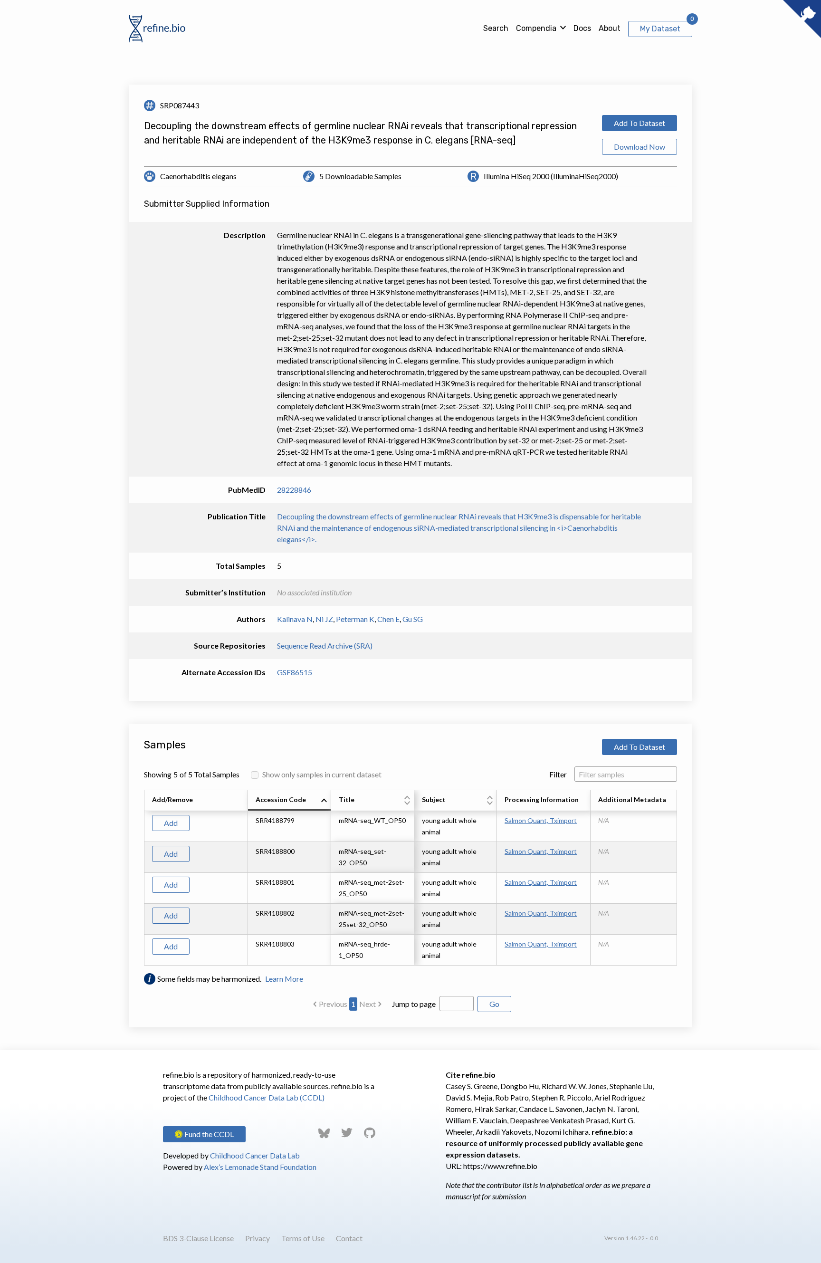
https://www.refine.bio (500, 1165)
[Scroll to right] (678, 878)
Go (494, 1003)
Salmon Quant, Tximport (541, 820)
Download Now (639, 146)
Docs (582, 28)
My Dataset (660, 28)
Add (171, 822)
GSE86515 (294, 672)
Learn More (284, 978)
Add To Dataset (639, 122)
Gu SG (412, 618)
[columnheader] (289, 800)
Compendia (536, 28)
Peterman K (355, 618)
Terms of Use (303, 1238)
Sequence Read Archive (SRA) (324, 645)
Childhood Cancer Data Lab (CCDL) (267, 1097)
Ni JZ (324, 618)
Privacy (257, 1238)
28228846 (294, 489)
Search (495, 28)
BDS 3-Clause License (198, 1238)
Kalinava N (295, 618)
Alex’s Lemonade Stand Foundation (260, 1166)
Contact (349, 1238)
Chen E (388, 618)
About (610, 28)
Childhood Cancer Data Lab (255, 1155)
